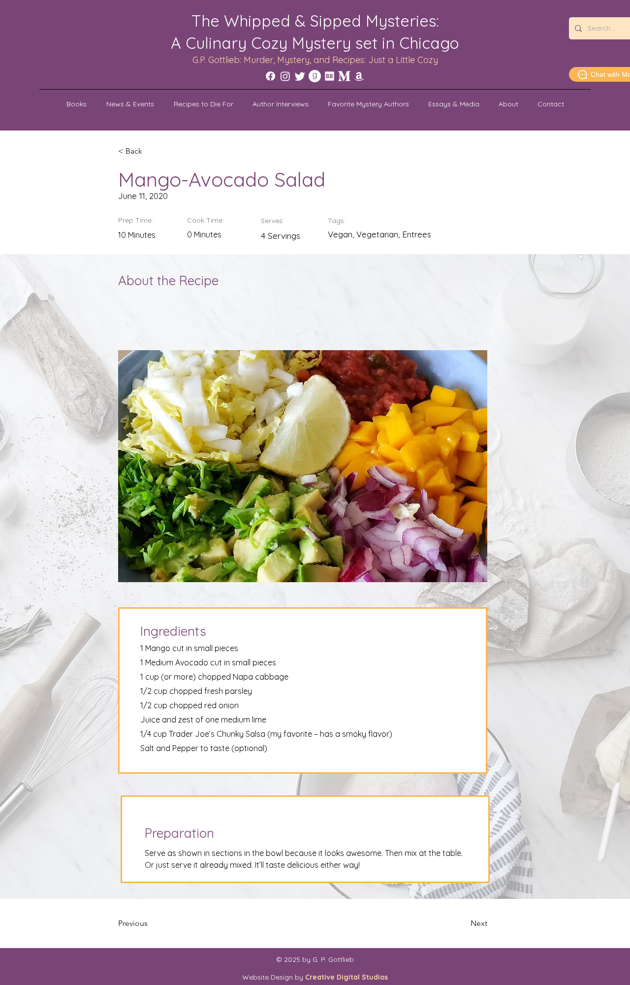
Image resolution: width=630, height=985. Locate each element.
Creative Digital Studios (346, 977)
